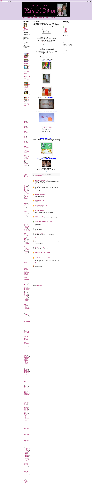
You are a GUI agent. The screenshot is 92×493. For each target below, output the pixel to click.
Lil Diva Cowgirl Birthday (26, 318)
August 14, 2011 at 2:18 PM (40, 228)
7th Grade (25, 117)
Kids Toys (25, 298)
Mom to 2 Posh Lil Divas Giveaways (26, 340)
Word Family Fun (26, 476)
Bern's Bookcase (34, 17)
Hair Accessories (26, 272)
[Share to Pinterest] (50, 174)
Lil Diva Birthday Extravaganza (26, 315)
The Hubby (25, 449)
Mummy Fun (25, 349)
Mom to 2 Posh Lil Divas (26, 28)
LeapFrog (25, 305)
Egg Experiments (26, 227)
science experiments (27, 405)
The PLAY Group (26, 451)
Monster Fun (25, 345)
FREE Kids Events (26, 254)
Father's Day (25, 248)
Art (24, 175)
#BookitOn (40, 17)
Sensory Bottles (26, 409)
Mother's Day (26, 347)
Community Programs (25, 203)
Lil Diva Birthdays (26, 316)
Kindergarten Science (26, 301)
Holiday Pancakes (26, 277)
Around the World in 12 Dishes (26, 174)
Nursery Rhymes (26, 357)
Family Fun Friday (26, 240)
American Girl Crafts (26, 170)
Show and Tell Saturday (26, 410)
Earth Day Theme (26, 221)
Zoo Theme (25, 482)
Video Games (26, 466)
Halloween (25, 273)
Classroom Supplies (26, 199)
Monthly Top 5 (26, 346)
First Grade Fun (26, 252)
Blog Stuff (25, 186)
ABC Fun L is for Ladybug (26, 138)
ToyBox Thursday (26, 459)
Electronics (25, 228)
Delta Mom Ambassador (26, 212)
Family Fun (25, 239)
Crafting (25, 207)
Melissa (36, 216)
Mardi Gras (25, 324)
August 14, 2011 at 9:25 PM (40, 247)
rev (24, 399)
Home (24, 17)
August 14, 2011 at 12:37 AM (42, 194)
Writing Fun (25, 480)
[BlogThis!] (47, 174)
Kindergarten (26, 299)
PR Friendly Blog (45, 17)
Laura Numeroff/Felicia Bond (26, 304)
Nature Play (25, 355)
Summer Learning (26, 432)
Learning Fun (26, 307)
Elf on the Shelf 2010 (27, 230)
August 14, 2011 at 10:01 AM (48, 221)
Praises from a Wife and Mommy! (39, 221)
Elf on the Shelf (26, 229)
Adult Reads (25, 165)
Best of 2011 (25, 182)
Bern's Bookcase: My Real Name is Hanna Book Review (27, 76)
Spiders (25, 417)
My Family (28, 17)
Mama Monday (26, 323)
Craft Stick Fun (26, 206)
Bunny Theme (26, 188)
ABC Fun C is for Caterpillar (26, 127)
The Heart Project (26, 448)
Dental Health (26, 213)
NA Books (25, 352)
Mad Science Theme (27, 321)
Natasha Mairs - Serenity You (39, 257)
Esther (36, 228)
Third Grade (25, 452)
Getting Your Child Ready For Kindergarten (26, 262)
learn (25, 306)
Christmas (25, 198)
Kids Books (25, 294)
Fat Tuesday (25, 247)
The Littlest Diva (26, 450)
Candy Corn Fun (26, 191)
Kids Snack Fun (26, 297)
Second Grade (26, 407)
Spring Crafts (26, 421)
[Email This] (47, 174)
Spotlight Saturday (26, 418)
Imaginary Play (26, 282)
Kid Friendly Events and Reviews (26, 289)
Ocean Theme (26, 358)
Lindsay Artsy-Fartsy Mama (39, 252)
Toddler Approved (37, 205)
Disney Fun (25, 216)
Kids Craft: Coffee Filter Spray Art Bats (27, 104)
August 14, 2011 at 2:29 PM (39, 233)
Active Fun (25, 163)
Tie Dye (25, 454)
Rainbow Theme (26, 393)
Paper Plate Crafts (26, 363)
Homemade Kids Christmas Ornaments (26, 280)
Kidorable (25, 292)
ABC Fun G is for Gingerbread (26, 134)
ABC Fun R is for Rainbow (26, 148)
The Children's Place (27, 446)
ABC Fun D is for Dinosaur (26, 129)
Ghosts (25, 264)
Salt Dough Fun (26, 402)
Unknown (36, 186)
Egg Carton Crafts (26, 226)
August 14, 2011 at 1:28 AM (40, 200)
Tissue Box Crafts (26, 455)
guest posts (25, 271)
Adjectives (25, 164)
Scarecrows (25, 403)
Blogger (51, 491)
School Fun (25, 404)
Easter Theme (26, 222)
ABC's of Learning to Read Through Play (27, 160)
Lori (35, 233)
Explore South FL (26, 235)
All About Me (25, 168)
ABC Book (25, 119)
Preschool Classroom (25, 382)
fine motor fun (26, 251)
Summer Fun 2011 (26, 426)
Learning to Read (26, 310)
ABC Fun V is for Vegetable (26, 153)
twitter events (26, 463)
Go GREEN (25, 268)
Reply (35, 183)
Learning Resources (27, 308)
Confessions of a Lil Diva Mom (26, 205)
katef (35, 247)
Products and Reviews (26, 391)
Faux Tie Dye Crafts (26, 249)
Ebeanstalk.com (26, 223)
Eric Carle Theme (26, 233)
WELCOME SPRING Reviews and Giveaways (27, 472)
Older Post (58, 284)
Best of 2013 (25, 183)
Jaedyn (36, 200)
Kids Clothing (26, 295)
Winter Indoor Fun (26, 474)
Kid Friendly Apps (26, 288)
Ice (24, 281)
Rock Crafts (25, 400)
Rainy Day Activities (26, 394)
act (24, 162)
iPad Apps (25, 284)
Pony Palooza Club (26, 379)
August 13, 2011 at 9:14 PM (44, 180)
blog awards (25, 184)
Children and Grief (26, 196)
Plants (25, 374)
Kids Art (25, 293)
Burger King (25, 189)
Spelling (25, 416)
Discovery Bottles (26, 215)
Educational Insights (26, 224)
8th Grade (25, 118)
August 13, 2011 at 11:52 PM (41, 186)
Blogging (25, 187)
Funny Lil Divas (26, 259)
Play (24, 375)
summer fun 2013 (26, 430)
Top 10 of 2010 (26, 456)
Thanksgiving (26, 445)
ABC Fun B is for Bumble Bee (26, 124)
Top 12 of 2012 (26, 458)
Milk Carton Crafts (26, 331)
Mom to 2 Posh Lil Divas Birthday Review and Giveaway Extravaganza (26, 337)
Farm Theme (26, 246)
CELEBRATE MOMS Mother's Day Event (27, 193)
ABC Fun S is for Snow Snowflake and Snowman (27, 150)
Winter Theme (26, 475)
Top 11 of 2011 (26, 457)
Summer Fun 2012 (26, 428)
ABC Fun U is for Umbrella (26, 152)
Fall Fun (25, 238)
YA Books (25, 481)
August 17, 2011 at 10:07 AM (47, 257)
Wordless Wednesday (25, 477)
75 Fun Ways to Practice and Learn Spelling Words (26, 79)
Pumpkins (25, 392)
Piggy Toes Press (26, 371)
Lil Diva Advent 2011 (27, 312)
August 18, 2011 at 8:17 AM (39, 265)
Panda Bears (26, 362)
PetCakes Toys (26, 369)
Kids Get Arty (26, 296)
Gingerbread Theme (26, 265)
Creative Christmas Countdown (26, 208)
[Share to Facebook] (49, 174)
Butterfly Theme (26, 190)
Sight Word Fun (26, 413)
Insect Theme (26, 283)
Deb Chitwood (37, 194)
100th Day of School (26, 109)
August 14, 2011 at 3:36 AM (43, 205)
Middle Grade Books (27, 329)
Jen (35, 265)
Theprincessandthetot (38, 180)
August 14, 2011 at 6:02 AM (40, 216)
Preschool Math (26, 386)
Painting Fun (26, 361)
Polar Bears (25, 377)
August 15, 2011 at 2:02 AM (46, 252)
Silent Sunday (26, 414)
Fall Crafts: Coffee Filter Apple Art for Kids (27, 72)
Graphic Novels (26, 269)
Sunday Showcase (39, 175)
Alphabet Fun (26, 169)
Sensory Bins (26, 408)
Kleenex (25, 302)
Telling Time (25, 444)
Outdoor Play (26, 360)
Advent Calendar (26, 166)
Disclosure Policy (53, 17)
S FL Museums (26, 401)
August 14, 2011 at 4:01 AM (40, 210)
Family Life (25, 242)
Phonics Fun (25, 370)
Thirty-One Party (26, 453)
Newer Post (34, 284)
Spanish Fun (26, 415)
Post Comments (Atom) (39, 285)
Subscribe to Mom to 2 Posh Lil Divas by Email (65, 38)
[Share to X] (48, 174)
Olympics (25, 359)
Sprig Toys (25, 420)
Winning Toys (26, 473)
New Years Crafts (26, 356)
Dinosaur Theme (26, 214)
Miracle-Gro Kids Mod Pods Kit (26, 332)
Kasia (35, 210)
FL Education (26, 253)
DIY (24, 217)
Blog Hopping (26, 185)
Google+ (1, 0)
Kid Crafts (36, 175)
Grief (24, 270)
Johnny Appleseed (26, 285)
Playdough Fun (26, 376)
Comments (65, 50)
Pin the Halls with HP (27, 372)
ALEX (25, 167)
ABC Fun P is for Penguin (26, 146)
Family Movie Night (26, 243)
